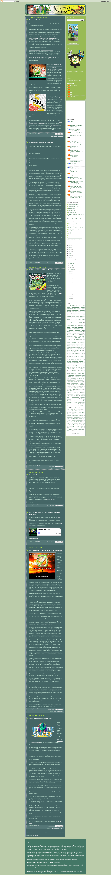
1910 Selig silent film (71, 305)
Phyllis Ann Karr (75, 397)
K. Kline (73, 365)
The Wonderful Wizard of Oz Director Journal (76, 181)
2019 (70, 272)
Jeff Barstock (70, 358)
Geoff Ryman (69, 345)
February (72, 269)
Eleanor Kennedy (82, 336)
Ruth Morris (74, 412)
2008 (70, 294)
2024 (70, 249)
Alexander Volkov (75, 307)
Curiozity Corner (74, 159)
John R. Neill (75, 362)
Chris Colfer (69, 322)
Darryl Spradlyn (76, 328)
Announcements (81, 313)
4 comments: (52, 466)
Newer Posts (29, 832)
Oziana (69, 392)
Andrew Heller (75, 310)
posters (73, 400)
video (83, 424)
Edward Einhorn (74, 336)
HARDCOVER (70, 41)
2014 (70, 282)
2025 (70, 247)
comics (68, 327)
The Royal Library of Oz (73, 206)
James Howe (69, 354)
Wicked (83, 427)
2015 (70, 280)
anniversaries (75, 313)
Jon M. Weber (69, 364)
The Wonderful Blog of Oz (76, 125)
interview (81, 351)
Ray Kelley (74, 403)
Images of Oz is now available (76, 192)
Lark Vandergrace (82, 370)
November (72, 263)
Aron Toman (56, 711)
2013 (70, 284)
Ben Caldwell (80, 317)
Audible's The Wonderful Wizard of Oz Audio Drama (45, 270)
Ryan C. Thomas (77, 413)
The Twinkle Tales (77, 421)
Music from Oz (75, 383)
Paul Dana (79, 392)
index (77, 351)
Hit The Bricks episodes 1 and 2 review (40, 718)
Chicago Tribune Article (74, 175)
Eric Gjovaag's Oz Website (74, 226)
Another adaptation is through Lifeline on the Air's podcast (41, 50)
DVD (81, 334)
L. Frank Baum (72, 370)
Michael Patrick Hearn (71, 381)
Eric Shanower (76, 339)
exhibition (73, 340)
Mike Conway (80, 381)
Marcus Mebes (81, 373)
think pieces (74, 424)
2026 (70, 245)
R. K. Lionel (78, 400)
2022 (70, 253)
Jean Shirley (82, 356)
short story (82, 418)
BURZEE (72, 167)
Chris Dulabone (78, 322)
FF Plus (74, 342)
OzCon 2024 (82, 390)
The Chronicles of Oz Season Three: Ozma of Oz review (45, 550)
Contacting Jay (71, 208)
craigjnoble (72, 96)
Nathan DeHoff (76, 386)
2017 (70, 276)
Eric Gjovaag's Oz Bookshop (74, 224)
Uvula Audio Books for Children (75, 238)
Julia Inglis (76, 364)
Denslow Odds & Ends (74, 156)
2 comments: (52, 709)
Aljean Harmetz (77, 308)
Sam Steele (69, 417)
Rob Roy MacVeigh (75, 409)
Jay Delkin (70, 356)
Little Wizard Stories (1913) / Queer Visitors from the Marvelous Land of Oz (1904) (77, 170)
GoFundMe (69, 348)
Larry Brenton (70, 372)
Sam (71, 92)
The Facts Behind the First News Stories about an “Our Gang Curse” (77, 143)
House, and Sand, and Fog (75, 183)
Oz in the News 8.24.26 (74, 130)
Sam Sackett (81, 415)
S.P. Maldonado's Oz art (75, 191)
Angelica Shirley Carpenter (76, 311)
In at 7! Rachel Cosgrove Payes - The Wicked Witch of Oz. (76, 196)
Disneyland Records (71, 333)
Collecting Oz (74, 325)
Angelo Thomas (73, 85)
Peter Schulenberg (74, 395)
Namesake (72, 138)
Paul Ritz (77, 394)
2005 (70, 300)
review (52, 136)
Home (45, 832)
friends (77, 344)
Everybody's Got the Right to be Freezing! (76, 152)
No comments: (52, 134)
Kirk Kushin (75, 368)
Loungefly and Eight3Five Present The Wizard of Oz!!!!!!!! (76, 160)
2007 (70, 296)
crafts (73, 327)
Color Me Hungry (73, 147)
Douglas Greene (76, 334)
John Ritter (81, 362)
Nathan (71, 90)
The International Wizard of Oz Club (76, 228)
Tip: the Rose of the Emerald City (76, 178)
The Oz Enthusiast (74, 155)
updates (79, 424)
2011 (70, 288)
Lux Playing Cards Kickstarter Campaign (76, 188)
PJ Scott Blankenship (55, 828)
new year (81, 386)
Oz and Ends (73, 141)
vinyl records (71, 426)
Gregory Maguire (70, 350)
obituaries (72, 387)
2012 (70, 286)
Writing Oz (69, 430)
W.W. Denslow (70, 427)
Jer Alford (83, 358)
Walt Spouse (77, 427)
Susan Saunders (79, 420)
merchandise (74, 378)
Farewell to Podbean (35, 475)
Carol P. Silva (81, 320)
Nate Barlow (69, 386)
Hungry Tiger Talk (74, 146)
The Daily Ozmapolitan (75, 129)
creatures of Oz (69, 328)
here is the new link (50, 499)
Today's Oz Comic (73, 126)
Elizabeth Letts (70, 337)
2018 (70, 274)
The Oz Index (71, 234)
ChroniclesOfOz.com (47, 624)
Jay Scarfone (76, 356)
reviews (55, 136)
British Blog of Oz (74, 195)
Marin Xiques (71, 375)
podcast (61, 544)
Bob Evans (75, 319)
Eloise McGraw (78, 337)
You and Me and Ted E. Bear (75, 123)
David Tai (83, 328)
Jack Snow (75, 353)
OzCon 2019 (77, 390)
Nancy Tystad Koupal (79, 384)
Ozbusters (81, 389)
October (72, 265)
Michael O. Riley (80, 380)
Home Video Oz (79, 350)
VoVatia (72, 121)
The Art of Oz (73, 164)
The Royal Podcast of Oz (73, 204)
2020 (70, 257)
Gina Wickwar (74, 347)
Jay (70, 87)
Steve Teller (73, 420)
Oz (81, 387)
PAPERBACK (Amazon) (73, 43)
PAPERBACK (76, 41)
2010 (70, 290)
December (72, 259)
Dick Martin (74, 331)
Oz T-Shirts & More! (72, 212)
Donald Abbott (80, 333)
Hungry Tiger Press (72, 232)
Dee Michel (71, 330)
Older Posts (61, 832)
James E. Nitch (80, 353)
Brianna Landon (74, 320)
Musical (82, 383)
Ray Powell (80, 403)
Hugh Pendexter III (71, 351)
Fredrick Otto (73, 344)
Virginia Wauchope (80, 426)
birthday (68, 319)
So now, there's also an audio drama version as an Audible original (45, 294)
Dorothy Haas (69, 334)
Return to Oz (69, 405)
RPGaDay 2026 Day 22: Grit (75, 135)
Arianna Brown (71, 314)
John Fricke (69, 362)
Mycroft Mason (70, 384)
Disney (80, 331)
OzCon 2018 (69, 391)
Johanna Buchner (75, 361)
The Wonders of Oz (76, 423)
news (68, 387)
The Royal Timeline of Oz (73, 230)
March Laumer (73, 373)
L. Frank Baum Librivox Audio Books (76, 236)
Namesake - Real (73, 139)
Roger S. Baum (75, 410)
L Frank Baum (82, 368)
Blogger (78, 433)
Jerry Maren (71, 359)
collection (81, 325)
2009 (70, 292)
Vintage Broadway (74, 150)
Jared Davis (82, 354)
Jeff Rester (77, 358)
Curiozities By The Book (75, 186)
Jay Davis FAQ (71, 210)
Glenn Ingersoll (80, 347)
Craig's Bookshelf (79, 327)
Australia (74, 317)
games (81, 344)
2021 (70, 255)
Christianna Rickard (70, 324)
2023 (70, 251)
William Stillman (72, 429)
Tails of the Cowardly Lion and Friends (75, 219)
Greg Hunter (80, 348)
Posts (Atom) (35, 835)
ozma (74, 392)
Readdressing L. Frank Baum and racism (41, 143)
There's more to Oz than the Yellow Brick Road (76, 133)
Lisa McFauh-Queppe (77, 372)
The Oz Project (73, 165)
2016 (70, 278)
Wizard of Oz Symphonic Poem (75, 240)
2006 (70, 298)
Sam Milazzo (75, 415)
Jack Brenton (69, 353)
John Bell (81, 361)
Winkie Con (80, 429)
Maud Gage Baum (75, 376)
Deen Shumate (77, 330)
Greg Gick (74, 348)
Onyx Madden (77, 387)
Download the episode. (33, 538)
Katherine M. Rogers (76, 367)
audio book (57, 468)
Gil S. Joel (76, 345)
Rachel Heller (77, 402)
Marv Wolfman (78, 375)
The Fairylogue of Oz (74, 177)
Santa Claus (60, 136)
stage (69, 420)
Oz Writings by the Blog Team (74, 80)
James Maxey (76, 354)
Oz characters (73, 389)
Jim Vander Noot (78, 359)
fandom (68, 342)
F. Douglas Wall (80, 340)
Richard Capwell (75, 407)
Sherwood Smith (75, 418)
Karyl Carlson (78, 365)
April (71, 267)
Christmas (78, 324)
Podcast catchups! (34, 20)
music (68, 383)
